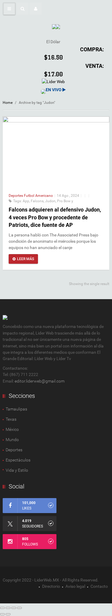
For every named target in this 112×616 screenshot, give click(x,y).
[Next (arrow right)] (8, 614)
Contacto (99, 586)
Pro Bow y (65, 201)
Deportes (16, 196)
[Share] (8, 608)
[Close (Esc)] (2, 608)
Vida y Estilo (17, 470)
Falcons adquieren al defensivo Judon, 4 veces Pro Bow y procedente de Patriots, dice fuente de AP (55, 217)
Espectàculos (18, 460)
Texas (11, 419)
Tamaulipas (16, 409)
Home (8, 103)
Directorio (51, 586)
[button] (22, 9)
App (26, 201)
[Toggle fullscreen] (13, 608)
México (12, 429)
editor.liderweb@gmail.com (40, 381)
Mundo (12, 439)
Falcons (37, 201)
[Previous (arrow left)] (2, 614)
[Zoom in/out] (19, 608)
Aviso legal (75, 586)
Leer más (25, 259)
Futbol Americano (38, 196)
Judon (50, 201)
